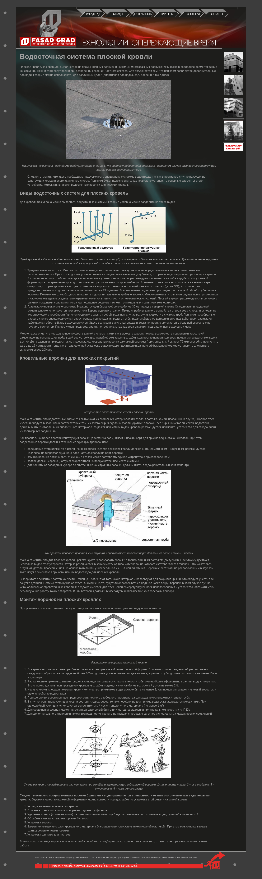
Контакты (216, 14)
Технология (191, 14)
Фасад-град (93, 14)
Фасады (118, 14)
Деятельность (142, 14)
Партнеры (167, 14)
